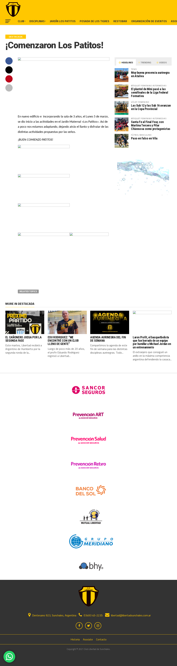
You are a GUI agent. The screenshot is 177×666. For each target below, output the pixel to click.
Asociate (88, 639)
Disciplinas (37, 21)
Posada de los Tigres (94, 21)
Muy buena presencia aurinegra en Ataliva (150, 74)
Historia (75, 639)
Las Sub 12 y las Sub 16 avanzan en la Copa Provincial (151, 107)
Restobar (120, 21)
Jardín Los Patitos (63, 21)
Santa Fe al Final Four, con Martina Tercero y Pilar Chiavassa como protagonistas (150, 125)
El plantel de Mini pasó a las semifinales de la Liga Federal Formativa (149, 92)
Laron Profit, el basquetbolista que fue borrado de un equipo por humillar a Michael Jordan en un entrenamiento (152, 342)
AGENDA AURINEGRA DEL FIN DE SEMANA (108, 339)
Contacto (101, 639)
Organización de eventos (149, 21)
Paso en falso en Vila (144, 138)
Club (21, 21)
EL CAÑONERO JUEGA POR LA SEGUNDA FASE (23, 339)
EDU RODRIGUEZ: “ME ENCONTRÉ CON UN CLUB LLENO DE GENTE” (63, 341)
